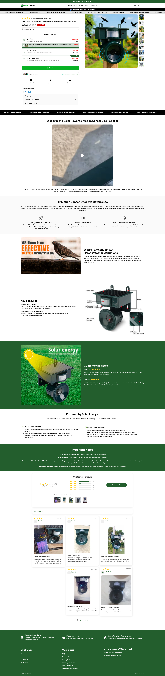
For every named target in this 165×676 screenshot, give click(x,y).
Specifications (29, 29)
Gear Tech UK (28, 673)
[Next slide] (136, 41)
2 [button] (80, 620)
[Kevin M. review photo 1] (116, 539)
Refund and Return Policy (70, 669)
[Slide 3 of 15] (141, 29)
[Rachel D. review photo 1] (116, 590)
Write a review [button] (117, 485)
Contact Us (24, 663)
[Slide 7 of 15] (141, 52)
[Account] (139, 5)
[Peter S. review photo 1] (82, 590)
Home (22, 654)
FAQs (63, 654)
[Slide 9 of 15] (141, 64)
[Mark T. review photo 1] (48, 539)
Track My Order (25, 660)
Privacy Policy (66, 660)
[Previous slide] (86, 41)
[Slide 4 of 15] (141, 35)
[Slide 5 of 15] (141, 41)
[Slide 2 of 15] (141, 23)
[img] (38, 518)
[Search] (135, 5)
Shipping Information (69, 663)
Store (22, 657)
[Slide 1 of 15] (141, 17)
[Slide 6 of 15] (141, 46)
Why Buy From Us (31, 103)
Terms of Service (67, 666)
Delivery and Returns (32, 100)
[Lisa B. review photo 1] (82, 539)
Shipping (28, 96)
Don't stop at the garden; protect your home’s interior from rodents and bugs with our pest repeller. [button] (50, 45)
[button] (26, 18)
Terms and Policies (139, 673)
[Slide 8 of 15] (141, 58)
